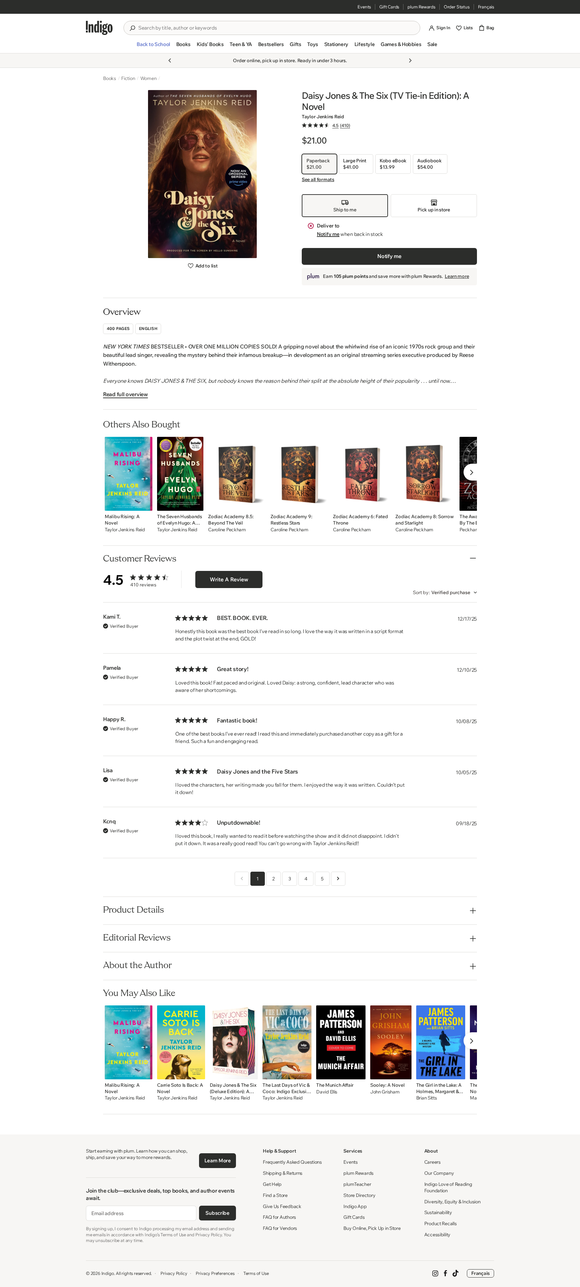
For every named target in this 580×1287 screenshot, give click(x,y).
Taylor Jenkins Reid (323, 117)
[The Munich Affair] (341, 1042)
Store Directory (359, 1195)
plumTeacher (357, 1184)
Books (109, 78)
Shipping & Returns (282, 1173)
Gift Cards (389, 6)
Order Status (457, 6)
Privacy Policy (173, 1273)
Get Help (272, 1184)
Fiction (128, 78)
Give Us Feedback (282, 1206)
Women (148, 78)
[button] (153, 47)
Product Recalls (440, 1223)
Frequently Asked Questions (292, 1162)
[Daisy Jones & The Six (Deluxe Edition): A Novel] (234, 1042)
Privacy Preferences (215, 1273)
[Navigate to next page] (338, 879)
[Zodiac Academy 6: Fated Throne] (362, 474)
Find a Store (275, 1195)
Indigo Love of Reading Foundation (448, 1187)
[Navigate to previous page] (242, 879)
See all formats (318, 179)
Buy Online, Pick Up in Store (371, 1228)
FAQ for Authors (279, 1217)
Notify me (328, 234)
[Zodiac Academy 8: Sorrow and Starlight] (425, 474)
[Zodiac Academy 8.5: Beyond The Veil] (237, 474)
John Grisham (385, 1092)
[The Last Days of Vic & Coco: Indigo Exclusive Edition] (286, 1042)
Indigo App (355, 1206)
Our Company (439, 1173)
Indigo (107, 1273)
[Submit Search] (132, 28)
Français (486, 6)
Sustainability (438, 1212)
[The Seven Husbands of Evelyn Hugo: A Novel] (180, 474)
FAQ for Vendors (280, 1228)
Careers (432, 1162)
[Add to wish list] (145, 504)
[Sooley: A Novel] (391, 1042)
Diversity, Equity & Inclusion (452, 1202)
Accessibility (437, 1235)
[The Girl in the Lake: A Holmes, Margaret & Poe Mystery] (441, 1042)
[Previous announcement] (169, 60)
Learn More (217, 1160)
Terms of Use (256, 1273)
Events (364, 6)
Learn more (457, 276)
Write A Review (229, 579)
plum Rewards (421, 6)
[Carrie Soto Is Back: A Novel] (181, 1042)
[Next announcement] (410, 60)
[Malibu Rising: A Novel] (128, 474)
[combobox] (276, 28)
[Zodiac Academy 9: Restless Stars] (299, 474)
